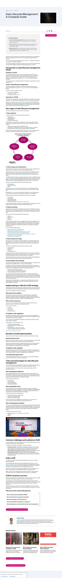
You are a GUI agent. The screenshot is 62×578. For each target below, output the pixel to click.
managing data (9, 61)
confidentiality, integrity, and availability (22, 87)
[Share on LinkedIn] (51, 31)
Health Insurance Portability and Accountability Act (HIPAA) (19, 231)
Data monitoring (9, 405)
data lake (14, 192)
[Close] (25, 573)
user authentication (25, 201)
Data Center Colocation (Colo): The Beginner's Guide (13, 548)
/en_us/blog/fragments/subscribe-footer (15, 565)
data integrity (14, 93)
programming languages (10, 178)
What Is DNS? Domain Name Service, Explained (46, 548)
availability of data (16, 94)
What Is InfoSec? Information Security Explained (30, 548)
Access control (10, 308)
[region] (13, 575)
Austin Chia (20, 518)
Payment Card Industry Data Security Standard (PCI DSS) (18, 232)
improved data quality (24, 356)
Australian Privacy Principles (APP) (14, 236)
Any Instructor (48, 519)
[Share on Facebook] (49, 31)
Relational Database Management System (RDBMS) (20, 171)
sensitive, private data (25, 78)
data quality (33, 180)
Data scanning (10, 326)
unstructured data (14, 188)
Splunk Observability (25, 413)
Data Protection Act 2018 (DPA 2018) (15, 235)
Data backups (10, 197)
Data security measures (10, 302)
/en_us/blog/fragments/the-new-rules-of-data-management (51, 35)
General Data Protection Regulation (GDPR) (16, 229)
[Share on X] (47, 31)
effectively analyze (30, 130)
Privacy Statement (4, 576)
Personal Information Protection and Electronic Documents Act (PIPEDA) (21, 234)
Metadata (9, 250)
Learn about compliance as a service (13, 330)
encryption (19, 201)
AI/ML (31, 193)
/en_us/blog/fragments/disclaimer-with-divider (17, 509)
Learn (7, 10)
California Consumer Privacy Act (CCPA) (15, 230)
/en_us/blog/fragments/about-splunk (15, 558)
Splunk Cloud (16, 413)
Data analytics (35, 406)
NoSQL (27, 188)
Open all (39, 505)
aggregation (30, 168)
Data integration (11, 380)
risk (25, 104)
